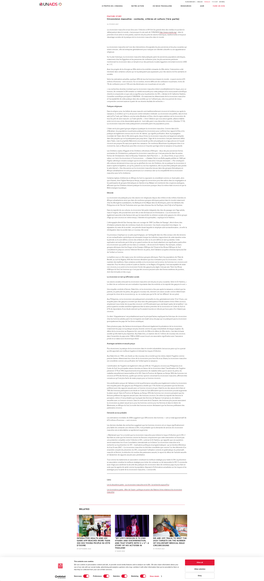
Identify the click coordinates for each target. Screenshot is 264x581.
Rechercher (191, 1)
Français (207, 1)
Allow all (200, 562)
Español (222, 1)
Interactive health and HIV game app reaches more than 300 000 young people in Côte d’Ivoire (93, 542)
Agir (202, 6)
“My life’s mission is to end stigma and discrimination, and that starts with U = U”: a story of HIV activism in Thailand (132, 543)
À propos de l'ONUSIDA (112, 6)
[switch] (106, 576)
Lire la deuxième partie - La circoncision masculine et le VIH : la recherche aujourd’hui (138, 485)
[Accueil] (50, 4)
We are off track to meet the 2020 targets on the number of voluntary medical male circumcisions (170, 542)
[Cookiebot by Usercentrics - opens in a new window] (60, 577)
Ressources (186, 6)
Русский (215, 1)
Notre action (137, 6)
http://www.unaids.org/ (168, 32)
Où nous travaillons (162, 6)
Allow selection (199, 569)
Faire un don (219, 6)
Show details (154, 576)
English (200, 1)
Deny (200, 575)
